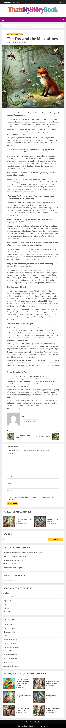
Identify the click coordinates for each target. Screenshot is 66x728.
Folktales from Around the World (14, 636)
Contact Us (29, 722)
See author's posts (30, 421)
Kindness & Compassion (11, 647)
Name (9, 477)
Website (9, 490)
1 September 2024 (16, 42)
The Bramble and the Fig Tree (13, 568)
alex (9, 42)
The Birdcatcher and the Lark (23, 520)
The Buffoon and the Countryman (53, 709)
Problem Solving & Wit (11, 666)
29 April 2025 (21, 687)
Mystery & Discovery (10, 658)
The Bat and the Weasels (52, 520)
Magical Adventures (10, 655)
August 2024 (7, 601)
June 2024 (6, 608)
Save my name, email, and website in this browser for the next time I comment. (31, 498)
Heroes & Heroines (9, 643)
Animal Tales (10, 34)
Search (7, 534)
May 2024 (6, 612)
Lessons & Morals (19, 34)
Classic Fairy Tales (9, 632)
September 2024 (8, 597)
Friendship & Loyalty (10, 640)
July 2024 (6, 604)
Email (9, 484)
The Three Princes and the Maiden (14, 556)
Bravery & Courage (9, 628)
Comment (10, 453)
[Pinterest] (63, 2)
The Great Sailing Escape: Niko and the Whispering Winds (22, 553)
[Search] (63, 19)
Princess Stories (8, 662)
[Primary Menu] (3, 20)
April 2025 (6, 593)
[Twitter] (60, 2)
